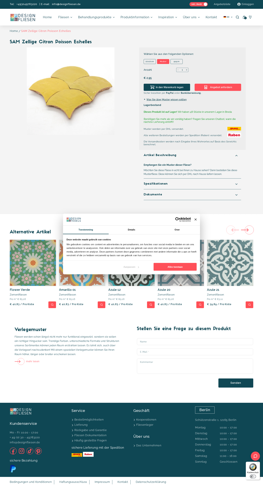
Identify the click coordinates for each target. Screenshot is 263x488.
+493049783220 (27, 4)
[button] (65, 17)
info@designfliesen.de (66, 4)
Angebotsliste (222, 4)
